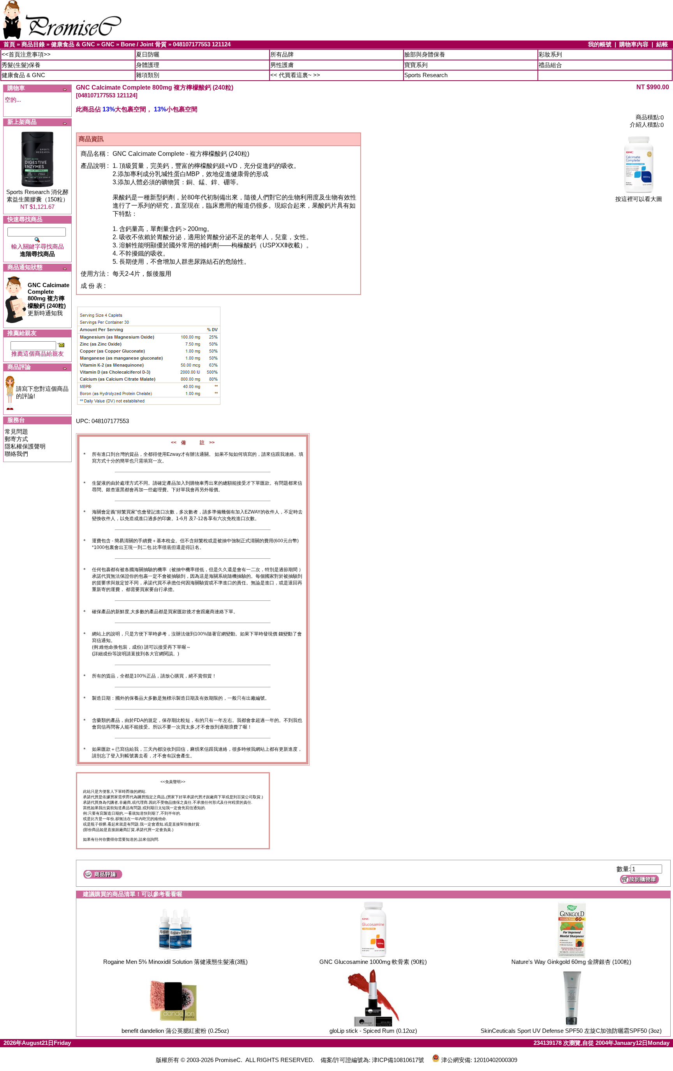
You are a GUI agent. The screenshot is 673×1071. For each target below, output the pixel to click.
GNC (108, 44)
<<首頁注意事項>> (26, 54)
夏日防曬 (147, 54)
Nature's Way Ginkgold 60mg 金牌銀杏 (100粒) (571, 961)
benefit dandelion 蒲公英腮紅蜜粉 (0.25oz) (175, 1030)
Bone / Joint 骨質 (144, 44)
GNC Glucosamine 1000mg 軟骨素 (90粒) (373, 961)
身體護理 (147, 65)
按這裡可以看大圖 (638, 199)
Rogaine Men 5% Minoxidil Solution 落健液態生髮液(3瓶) (175, 961)
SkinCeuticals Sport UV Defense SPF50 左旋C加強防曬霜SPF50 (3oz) (571, 1030)
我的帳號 (599, 44)
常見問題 (16, 431)
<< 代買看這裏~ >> (295, 75)
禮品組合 (550, 65)
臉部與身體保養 (424, 54)
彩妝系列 (550, 54)
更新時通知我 (48, 299)
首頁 (9, 44)
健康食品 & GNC (73, 44)
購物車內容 (633, 44)
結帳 (662, 44)
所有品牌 (282, 54)
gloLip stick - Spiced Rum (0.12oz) (373, 1030)
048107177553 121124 (202, 44)
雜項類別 (147, 75)
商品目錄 (33, 44)
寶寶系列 (416, 65)
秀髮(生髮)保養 (21, 65)
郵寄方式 (16, 439)
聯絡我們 (16, 453)
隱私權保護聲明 (25, 446)
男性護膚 (282, 65)
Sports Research (425, 75)
